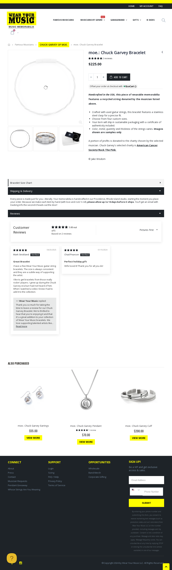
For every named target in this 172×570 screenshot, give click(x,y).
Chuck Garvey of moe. (54, 44)
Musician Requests (17, 481)
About (11, 468)
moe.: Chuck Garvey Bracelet (117, 52)
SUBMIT (146, 503)
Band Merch (95, 472)
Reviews (15, 213)
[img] (20, 250)
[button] (96, 58)
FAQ (161, 6)
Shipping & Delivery (21, 191)
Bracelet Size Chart (21, 182)
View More (33, 437)
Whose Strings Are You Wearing (24, 489)
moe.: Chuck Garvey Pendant (86, 425)
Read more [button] (21, 326)
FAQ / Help (53, 476)
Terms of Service (56, 485)
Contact (12, 476)
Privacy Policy (55, 481)
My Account (147, 6)
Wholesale (94, 468)
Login (51, 468)
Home (131, 6)
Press (11, 472)
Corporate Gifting (97, 476)
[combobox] (136, 490)
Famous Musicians (24, 44)
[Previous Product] (162, 52)
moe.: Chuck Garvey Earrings (33, 425)
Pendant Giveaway (17, 485)
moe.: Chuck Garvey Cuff (138, 425)
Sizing (51, 472)
